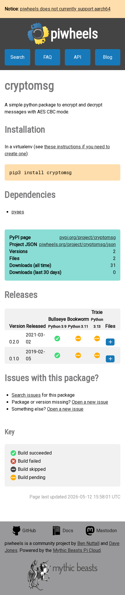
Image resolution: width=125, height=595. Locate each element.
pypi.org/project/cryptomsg (88, 237)
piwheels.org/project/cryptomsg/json (77, 244)
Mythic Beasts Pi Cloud (77, 550)
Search (17, 57)
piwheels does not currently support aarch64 (65, 9)
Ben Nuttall (88, 543)
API (77, 57)
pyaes (18, 212)
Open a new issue (90, 402)
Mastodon (106, 530)
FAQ (47, 57)
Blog (107, 57)
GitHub (29, 530)
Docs (68, 530)
